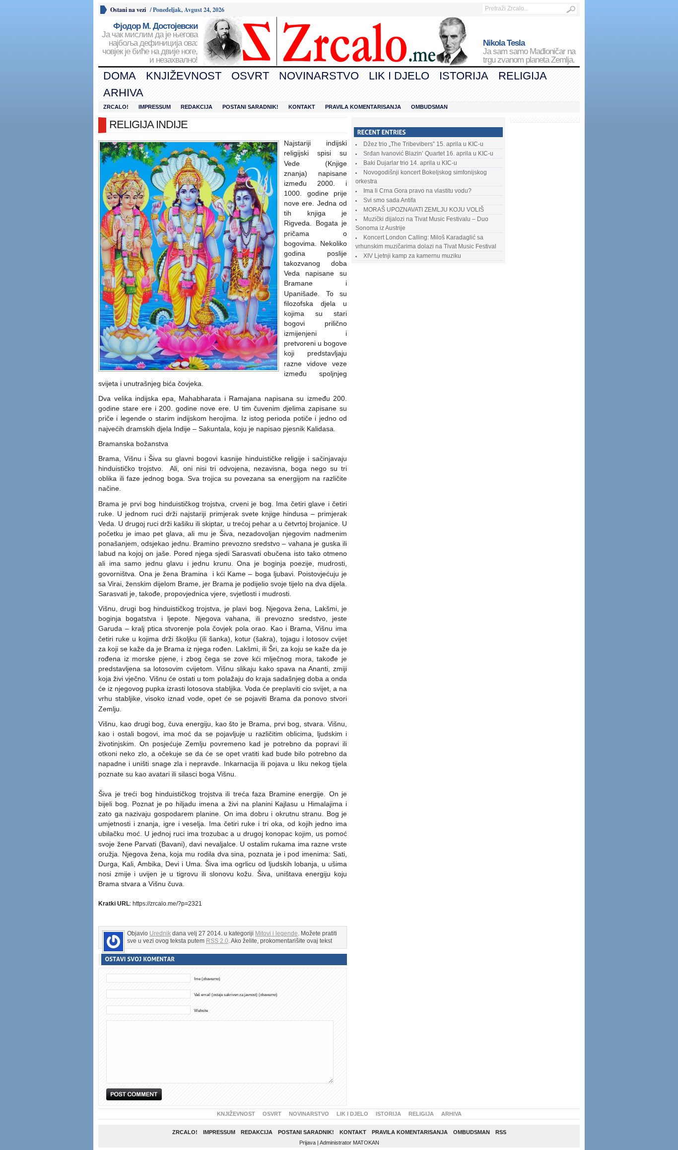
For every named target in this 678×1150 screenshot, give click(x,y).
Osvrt (250, 76)
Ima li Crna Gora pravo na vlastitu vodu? (417, 191)
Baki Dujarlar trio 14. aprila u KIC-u (410, 163)
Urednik (160, 933)
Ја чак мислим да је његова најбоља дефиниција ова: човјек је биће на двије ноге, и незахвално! (150, 43)
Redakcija (196, 107)
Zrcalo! (116, 107)
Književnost (183, 76)
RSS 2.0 (217, 941)
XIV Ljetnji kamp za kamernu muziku (412, 256)
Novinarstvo (319, 76)
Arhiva (123, 92)
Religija (522, 76)
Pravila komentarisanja (363, 107)
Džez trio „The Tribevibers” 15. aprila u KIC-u (423, 144)
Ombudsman (429, 107)
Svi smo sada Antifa (389, 200)
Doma (119, 76)
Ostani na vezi (128, 9)
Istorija (463, 76)
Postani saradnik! (250, 107)
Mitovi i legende (276, 933)
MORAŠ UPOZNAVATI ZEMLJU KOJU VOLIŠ (423, 210)
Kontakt (301, 107)
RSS (500, 1132)
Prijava (307, 1143)
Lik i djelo (399, 76)
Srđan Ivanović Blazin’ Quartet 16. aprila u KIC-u (428, 153)
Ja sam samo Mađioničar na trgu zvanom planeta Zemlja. (529, 52)
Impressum (154, 107)
